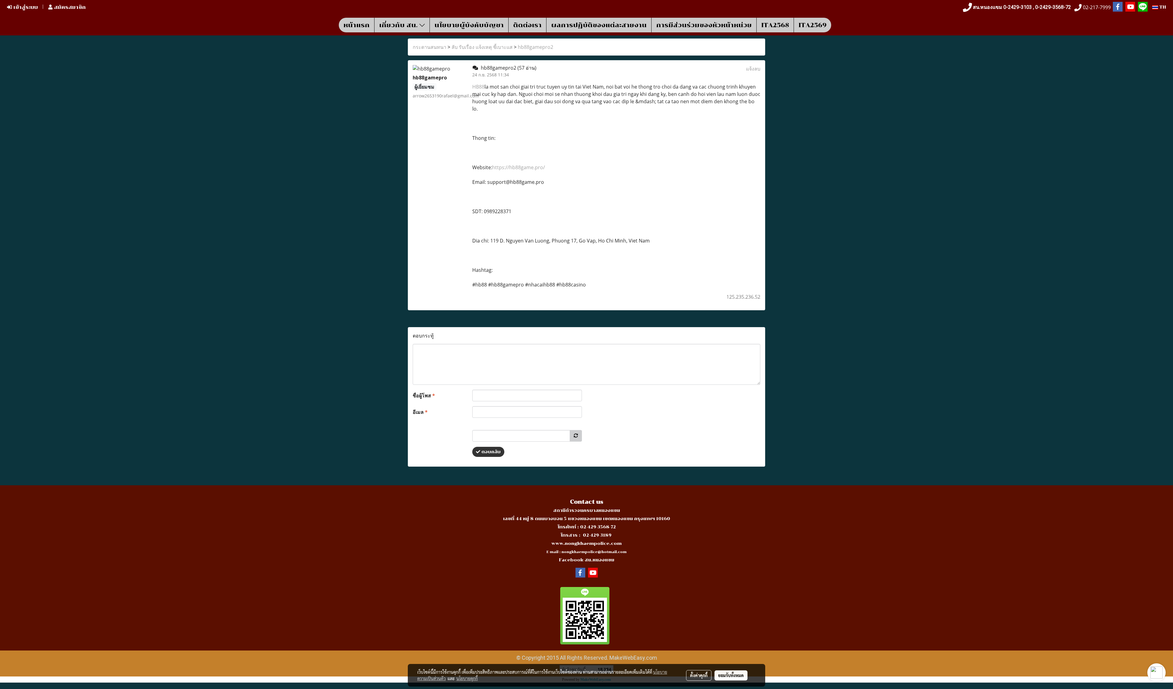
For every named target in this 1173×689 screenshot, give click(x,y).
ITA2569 (812, 25)
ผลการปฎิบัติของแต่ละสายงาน (599, 25)
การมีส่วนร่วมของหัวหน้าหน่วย (704, 25)
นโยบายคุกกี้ (467, 678)
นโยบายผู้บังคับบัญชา (469, 25)
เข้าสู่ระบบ (25, 7)
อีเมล (420, 412)
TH (1162, 7)
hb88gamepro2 (535, 47)
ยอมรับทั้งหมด (731, 675)
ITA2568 (775, 25)
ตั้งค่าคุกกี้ (698, 675)
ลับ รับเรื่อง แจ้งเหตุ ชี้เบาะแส (482, 47)
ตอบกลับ (490, 451)
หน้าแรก (356, 25)
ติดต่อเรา (527, 25)
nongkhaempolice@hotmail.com (594, 552)
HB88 (478, 86)
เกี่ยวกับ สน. (399, 25)
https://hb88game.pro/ (518, 167)
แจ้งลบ (753, 68)
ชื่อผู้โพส (424, 395)
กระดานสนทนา (429, 47)
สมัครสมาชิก (69, 7)
